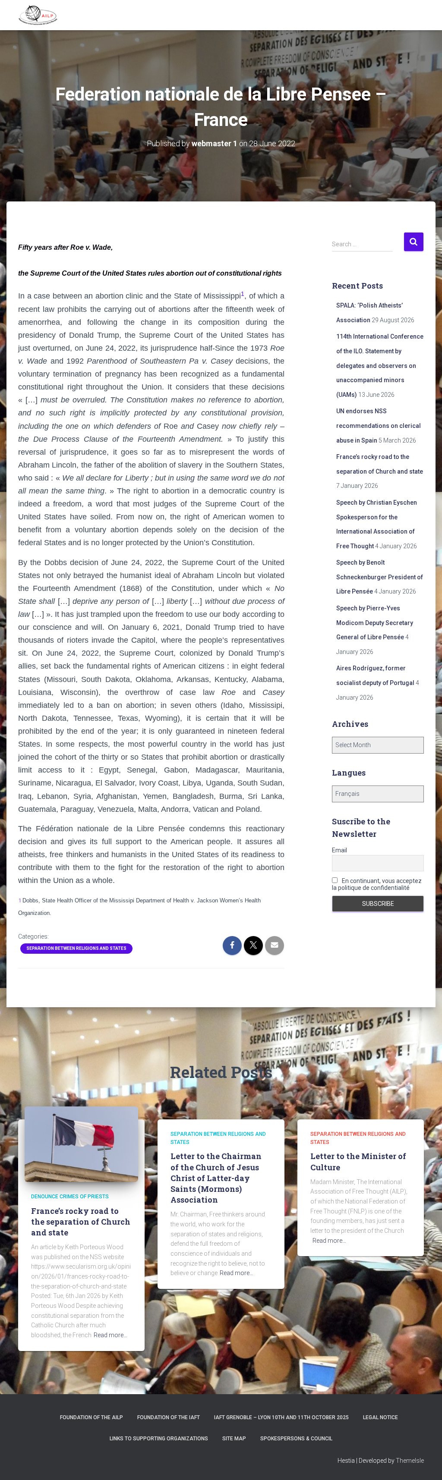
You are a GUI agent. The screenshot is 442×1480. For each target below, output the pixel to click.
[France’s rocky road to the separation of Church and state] (81, 1143)
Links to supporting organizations (159, 1439)
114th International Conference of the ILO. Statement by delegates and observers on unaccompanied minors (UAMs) (379, 365)
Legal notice (380, 1417)
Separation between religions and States (76, 948)
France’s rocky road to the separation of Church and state (80, 1222)
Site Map (234, 1439)
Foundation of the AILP (91, 1417)
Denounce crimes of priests (70, 1197)
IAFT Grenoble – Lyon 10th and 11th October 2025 (281, 1417)
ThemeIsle (410, 1460)
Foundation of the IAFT (168, 1417)
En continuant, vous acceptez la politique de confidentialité (377, 884)
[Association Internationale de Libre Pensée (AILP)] (38, 15)
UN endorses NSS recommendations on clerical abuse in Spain (378, 425)
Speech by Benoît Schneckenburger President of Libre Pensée (379, 577)
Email (339, 850)
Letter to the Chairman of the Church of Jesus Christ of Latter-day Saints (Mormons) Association (216, 1178)
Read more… (110, 1335)
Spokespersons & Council (296, 1439)
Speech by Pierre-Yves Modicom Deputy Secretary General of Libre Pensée (374, 623)
